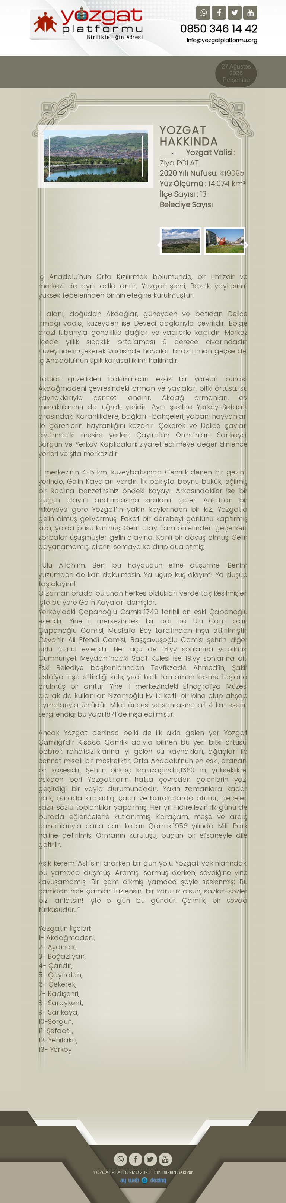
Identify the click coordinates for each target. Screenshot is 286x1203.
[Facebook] (135, 1160)
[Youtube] (165, 1160)
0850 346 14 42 (218, 29)
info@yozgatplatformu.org (222, 40)
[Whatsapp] (120, 1160)
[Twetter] (150, 1160)
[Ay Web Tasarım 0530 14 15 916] (143, 1180)
